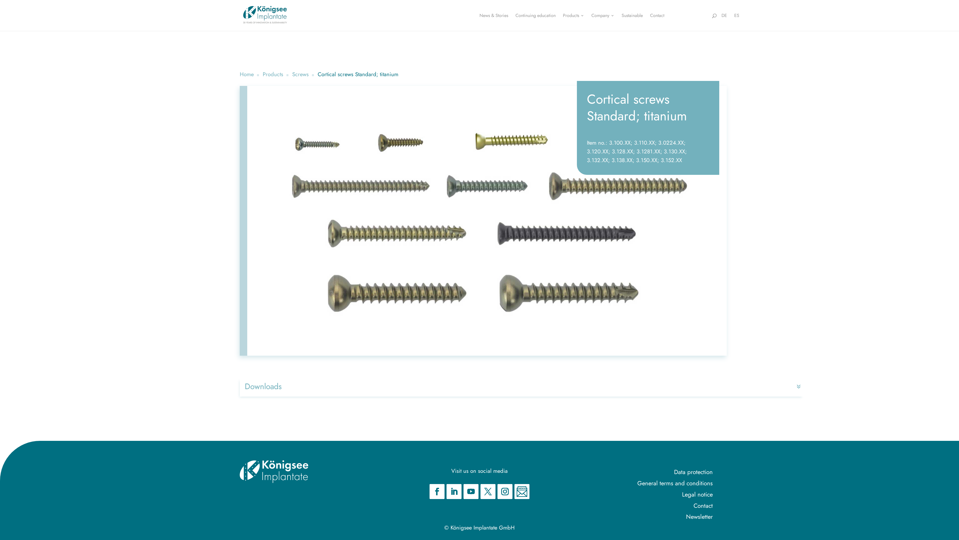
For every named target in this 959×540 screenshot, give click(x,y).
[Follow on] (521, 491)
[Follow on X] (487, 491)
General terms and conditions (675, 483)
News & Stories (494, 16)
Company (600, 16)
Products (571, 16)
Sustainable (632, 16)
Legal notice (697, 494)
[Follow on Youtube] (471, 491)
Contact (657, 16)
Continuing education (535, 16)
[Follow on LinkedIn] (454, 491)
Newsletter (699, 516)
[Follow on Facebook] (437, 491)
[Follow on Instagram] (504, 491)
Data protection (693, 472)
